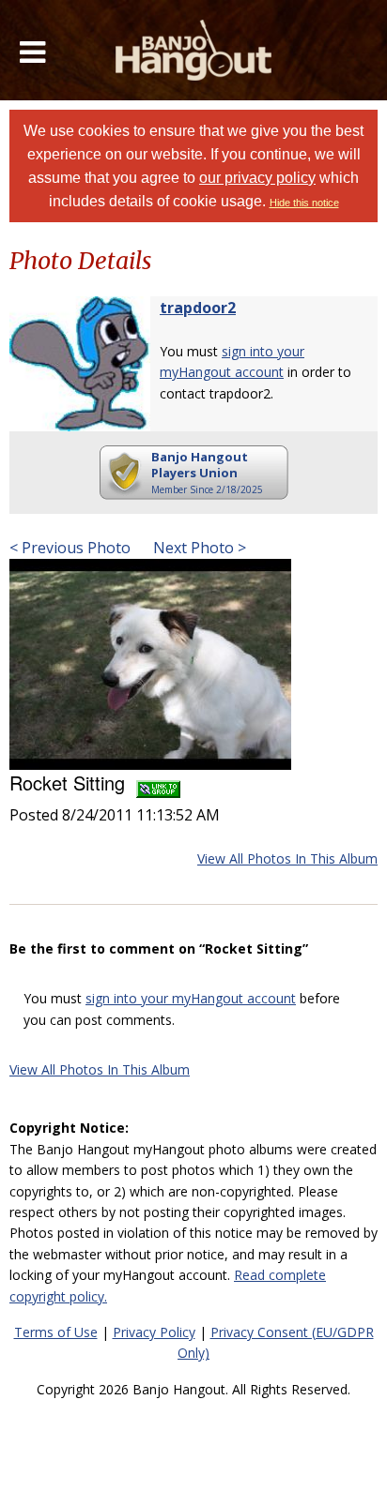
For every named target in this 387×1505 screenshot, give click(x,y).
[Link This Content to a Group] (158, 782)
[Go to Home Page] (194, 50)
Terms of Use (56, 1332)
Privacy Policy (154, 1332)
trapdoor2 (198, 307)
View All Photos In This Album (287, 858)
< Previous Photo (70, 547)
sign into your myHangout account (190, 998)
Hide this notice (304, 202)
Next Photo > (197, 547)
